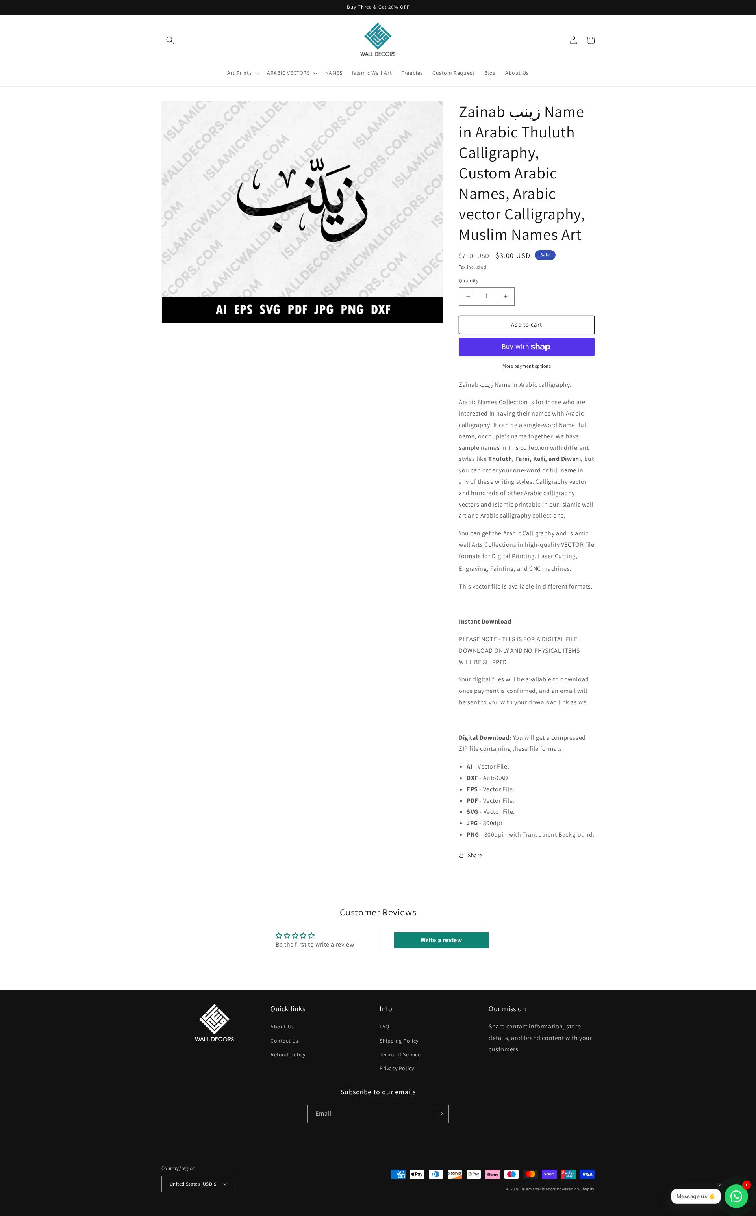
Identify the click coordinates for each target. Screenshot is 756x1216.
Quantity (468, 280)
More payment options (526, 366)
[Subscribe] (439, 1114)
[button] (170, 40)
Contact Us (284, 1040)
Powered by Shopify (576, 1189)
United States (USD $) (194, 1184)
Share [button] (475, 855)
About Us (282, 1026)
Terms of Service (400, 1054)
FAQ (384, 1026)
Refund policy (288, 1054)
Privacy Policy (397, 1068)
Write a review (441, 940)
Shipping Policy (399, 1040)
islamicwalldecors (539, 1189)
